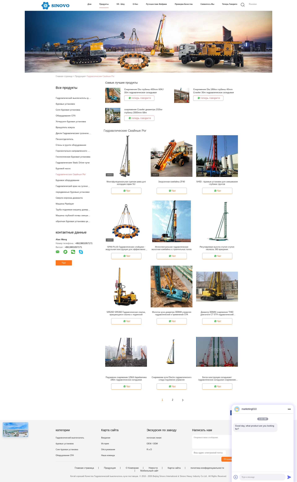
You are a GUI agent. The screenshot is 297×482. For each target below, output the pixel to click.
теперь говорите (229, 4)
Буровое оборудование (67, 180)
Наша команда (108, 455)
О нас (135, 4)
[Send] (289, 477)
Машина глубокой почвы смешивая (73, 215)
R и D (149, 449)
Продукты (104, 4)
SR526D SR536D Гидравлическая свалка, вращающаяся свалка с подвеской (126, 313)
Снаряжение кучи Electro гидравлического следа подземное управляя (171, 378)
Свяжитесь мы (207, 4)
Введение (105, 438)
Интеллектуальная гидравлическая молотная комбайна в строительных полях (172, 248)
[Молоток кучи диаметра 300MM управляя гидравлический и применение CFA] (171, 286)
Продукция (110, 468)
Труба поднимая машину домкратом (73, 209)
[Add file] (236, 477)
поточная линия (154, 438)
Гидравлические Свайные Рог (100, 76)
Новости (153, 468)
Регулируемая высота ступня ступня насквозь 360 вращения (217, 248)
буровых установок (65, 104)
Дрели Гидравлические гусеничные (73, 133)
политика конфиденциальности (207, 468)
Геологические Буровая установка (73, 156)
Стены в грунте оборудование (71, 145)
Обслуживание (108, 449)
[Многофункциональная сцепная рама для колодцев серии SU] (126, 155)
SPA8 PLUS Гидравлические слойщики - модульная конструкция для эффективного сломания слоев (126, 248)
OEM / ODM (152, 443)
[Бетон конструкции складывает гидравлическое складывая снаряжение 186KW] (217, 351)
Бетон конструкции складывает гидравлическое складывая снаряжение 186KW (217, 378)
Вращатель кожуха (65, 127)
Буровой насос (63, 168)
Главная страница (84, 468)
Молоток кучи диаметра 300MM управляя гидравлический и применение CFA (171, 313)
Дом (89, 4)
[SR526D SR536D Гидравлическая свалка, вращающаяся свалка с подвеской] (126, 286)
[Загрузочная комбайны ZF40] (171, 155)
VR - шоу (120, 4)
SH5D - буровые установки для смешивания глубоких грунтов (217, 182)
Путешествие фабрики (156, 4)
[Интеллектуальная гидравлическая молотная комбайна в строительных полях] (171, 221)
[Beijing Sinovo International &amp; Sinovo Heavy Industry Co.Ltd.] (55, 5)
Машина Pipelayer (65, 203)
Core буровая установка (68, 109)
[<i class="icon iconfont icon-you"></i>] (183, 400)
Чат (64, 262)
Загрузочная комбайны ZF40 (171, 181)
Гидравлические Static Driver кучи (73, 162)
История (105, 443)
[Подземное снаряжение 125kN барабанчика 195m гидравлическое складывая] (126, 351)
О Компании (132, 468)
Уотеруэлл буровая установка (71, 121)
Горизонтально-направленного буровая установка (73, 151)
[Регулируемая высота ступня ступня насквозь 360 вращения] (216, 221)
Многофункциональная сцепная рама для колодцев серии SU (126, 182)
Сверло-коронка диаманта (69, 198)
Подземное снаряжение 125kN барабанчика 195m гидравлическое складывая (126, 378)
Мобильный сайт (149, 471)
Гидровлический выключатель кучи (73, 98)
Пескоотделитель (64, 139)
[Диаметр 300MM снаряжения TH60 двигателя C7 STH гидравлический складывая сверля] (217, 286)
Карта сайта (174, 468)
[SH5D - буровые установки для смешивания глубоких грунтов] (217, 155)
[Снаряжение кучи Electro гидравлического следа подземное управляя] (171, 351)
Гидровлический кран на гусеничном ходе (73, 186)
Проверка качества (184, 4)
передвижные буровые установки (73, 192)
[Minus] (289, 409)
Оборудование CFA (65, 115)
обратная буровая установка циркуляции (73, 221)
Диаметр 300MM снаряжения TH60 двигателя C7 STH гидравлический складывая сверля (216, 313)
